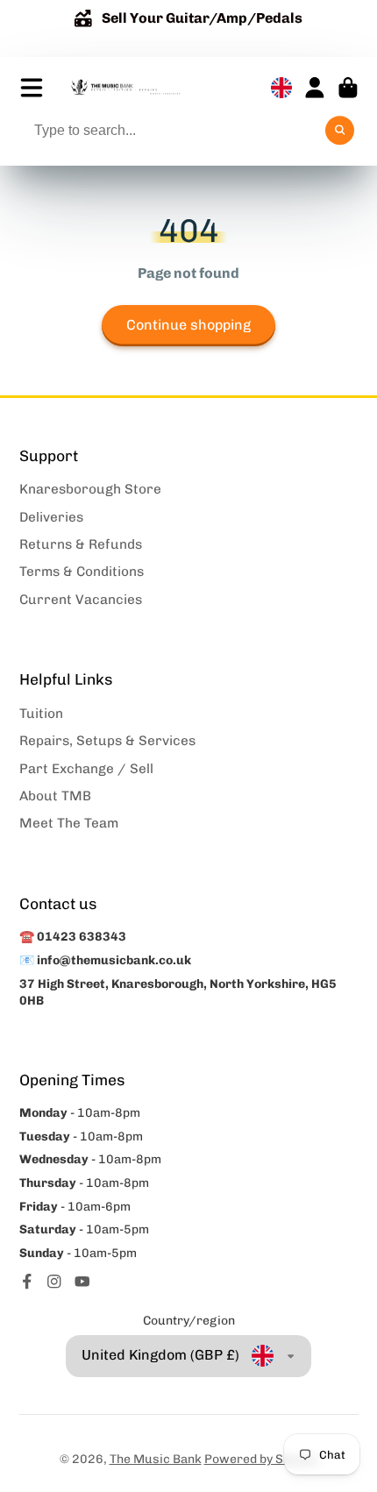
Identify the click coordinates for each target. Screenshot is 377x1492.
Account (314, 87)
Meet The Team (68, 823)
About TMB (55, 796)
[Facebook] (27, 1282)
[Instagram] (54, 1282)
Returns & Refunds (80, 544)
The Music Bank (156, 1459)
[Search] (340, 131)
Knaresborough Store (90, 489)
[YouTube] (82, 1282)
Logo (125, 87)
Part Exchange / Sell (86, 769)
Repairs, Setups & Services (107, 741)
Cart (348, 87)
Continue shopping (188, 324)
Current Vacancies (80, 599)
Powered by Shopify (261, 1459)
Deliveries (51, 517)
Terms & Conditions (81, 571)
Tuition (41, 713)
